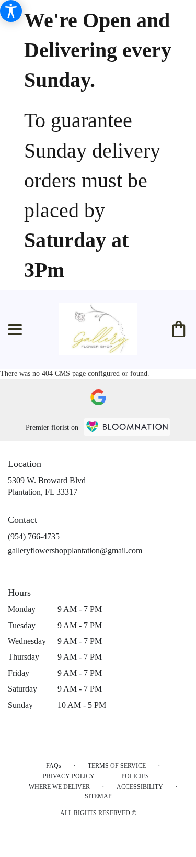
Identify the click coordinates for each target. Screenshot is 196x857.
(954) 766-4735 (34, 536)
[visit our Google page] (98, 397)
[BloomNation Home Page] (127, 427)
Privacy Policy (69, 776)
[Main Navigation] (15, 330)
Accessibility (140, 787)
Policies (135, 776)
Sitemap (98, 796)
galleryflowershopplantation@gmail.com (75, 550)
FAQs (53, 766)
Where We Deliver (59, 787)
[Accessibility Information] (11, 11)
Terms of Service (117, 766)
